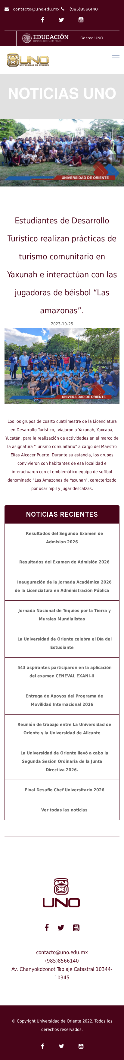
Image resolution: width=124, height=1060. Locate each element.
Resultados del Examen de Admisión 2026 (64, 562)
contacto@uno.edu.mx (36, 9)
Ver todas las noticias (64, 810)
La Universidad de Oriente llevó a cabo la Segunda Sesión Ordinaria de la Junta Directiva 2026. (64, 761)
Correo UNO (91, 37)
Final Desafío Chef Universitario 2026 (64, 789)
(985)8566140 (84, 9)
